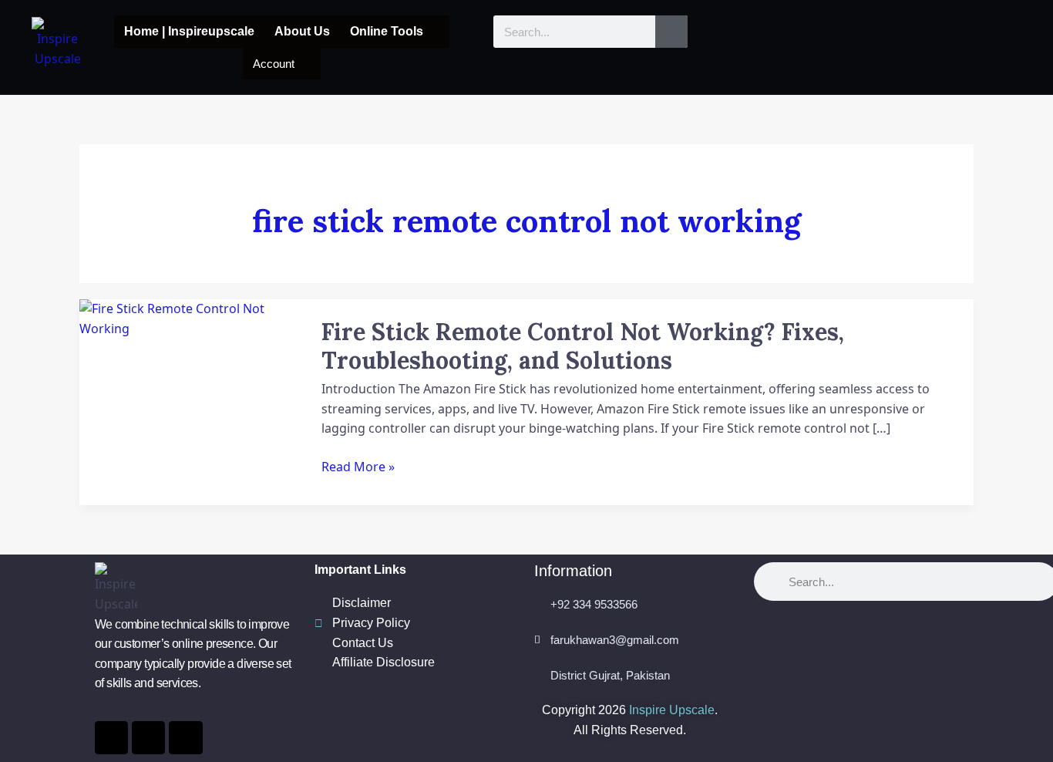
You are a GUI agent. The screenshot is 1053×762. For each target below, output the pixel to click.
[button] (394, 31)
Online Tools (386, 31)
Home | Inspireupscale (189, 31)
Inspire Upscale (672, 709)
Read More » (358, 467)
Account (273, 63)
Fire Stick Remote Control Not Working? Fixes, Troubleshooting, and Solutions (582, 346)
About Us (302, 31)
